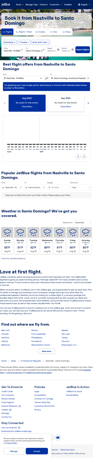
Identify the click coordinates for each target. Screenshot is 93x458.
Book (20, 4)
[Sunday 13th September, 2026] (84, 144)
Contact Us (6, 417)
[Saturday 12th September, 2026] (81, 144)
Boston (34, 330)
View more (46, 351)
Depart (50, 48)
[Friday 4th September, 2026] (52, 144)
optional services (14, 372)
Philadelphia (36, 337)
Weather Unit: (68, 223)
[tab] (7, 32)
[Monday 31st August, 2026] (37, 144)
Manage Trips (32, 4)
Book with (74, 183)
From (6, 48)
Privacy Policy (11, 443)
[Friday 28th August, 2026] (26, 144)
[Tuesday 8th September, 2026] (66, 144)
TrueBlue (68, 4)
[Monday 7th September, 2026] (63, 144)
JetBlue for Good (74, 391)
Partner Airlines (8, 399)
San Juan (66, 334)
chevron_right (88, 103)
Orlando (5, 334)
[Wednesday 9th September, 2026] (70, 144)
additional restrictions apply (39, 372)
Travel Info (55, 4)
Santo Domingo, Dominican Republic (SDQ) (34, 51)
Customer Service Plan (44, 406)
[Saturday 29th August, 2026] (30, 144)
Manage (13, 451)
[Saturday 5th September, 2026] (55, 144)
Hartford (5, 337)
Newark (65, 330)
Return (64, 48)
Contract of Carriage (43, 399)
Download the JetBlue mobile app (16, 431)
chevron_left (5, 103)
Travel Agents (7, 402)
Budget (50, 183)
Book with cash (40, 42)
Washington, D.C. (69, 345)
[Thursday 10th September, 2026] (73, 144)
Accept (37, 451)
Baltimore (5, 345)
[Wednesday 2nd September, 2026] (44, 144)
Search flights (82, 49)
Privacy (37, 410)
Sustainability (72, 395)
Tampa (65, 337)
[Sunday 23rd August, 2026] (8, 144)
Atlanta (4, 341)
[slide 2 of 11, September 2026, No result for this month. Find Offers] (65, 103)
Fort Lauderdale (38, 334)
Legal (36, 391)
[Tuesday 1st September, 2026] (41, 144)
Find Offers (27, 106)
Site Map (5, 413)
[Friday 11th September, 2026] (77, 144)
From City (54, 449)
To (27, 48)
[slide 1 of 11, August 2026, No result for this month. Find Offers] (27, 103)
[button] (24, 42)
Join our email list (10, 427)
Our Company (7, 395)
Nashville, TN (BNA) (12, 51)
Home (4, 361)
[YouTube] (58, 437)
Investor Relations (11, 406)
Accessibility (40, 395)
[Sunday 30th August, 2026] (34, 144)
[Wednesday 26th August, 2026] (19, 144)
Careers (6, 410)
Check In (44, 4)
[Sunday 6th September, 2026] (59, 144)
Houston (65, 341)
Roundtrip (8, 42)
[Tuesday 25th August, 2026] (15, 144)
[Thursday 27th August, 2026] (23, 144)
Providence (36, 341)
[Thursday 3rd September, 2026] (48, 144)
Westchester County (40, 345)
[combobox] (23, 78)
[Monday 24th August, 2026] (12, 144)
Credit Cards (7, 391)
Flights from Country (67, 449)
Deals (13, 361)
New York (5, 330)
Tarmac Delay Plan (42, 402)
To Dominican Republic (30, 361)
